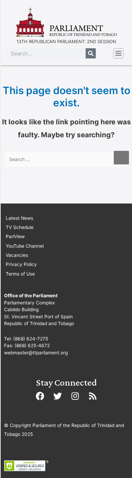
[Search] (91, 53)
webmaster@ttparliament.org (36, 352)
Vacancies (17, 255)
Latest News (19, 218)
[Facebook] (39, 395)
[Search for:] (66, 159)
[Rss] (92, 395)
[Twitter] (57, 395)
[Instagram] (75, 395)
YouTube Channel (25, 246)
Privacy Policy (21, 264)
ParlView (15, 236)
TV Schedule (20, 227)
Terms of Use (20, 274)
